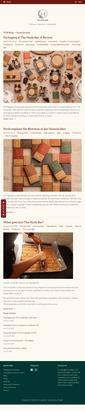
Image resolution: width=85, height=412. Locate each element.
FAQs (5, 378)
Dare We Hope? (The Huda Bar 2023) (19, 333)
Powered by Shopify (55, 400)
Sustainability (42, 45)
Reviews (3, 208)
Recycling (30, 45)
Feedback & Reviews (11, 370)
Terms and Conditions (11, 384)
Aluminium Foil (25, 41)
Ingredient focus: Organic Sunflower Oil (21, 325)
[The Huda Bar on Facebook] (32, 370)
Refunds (6, 381)
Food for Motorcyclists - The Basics (18, 341)
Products (19, 45)
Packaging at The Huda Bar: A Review (27, 37)
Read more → (9, 119)
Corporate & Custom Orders (13, 373)
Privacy (6, 390)
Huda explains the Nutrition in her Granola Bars (34, 129)
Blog (5, 376)
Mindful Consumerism (70, 41)
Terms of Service (9, 387)
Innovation (53, 41)
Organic (66, 133)
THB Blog (8, 32)
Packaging (8, 45)
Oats (59, 133)
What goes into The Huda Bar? (23, 222)
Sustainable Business (60, 45)
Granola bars (40, 41)
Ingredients (49, 133)
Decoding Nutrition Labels (15, 348)
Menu (8, 2)
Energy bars (22, 133)
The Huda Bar (11, 136)
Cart (80, 2)
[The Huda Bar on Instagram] (36, 370)
